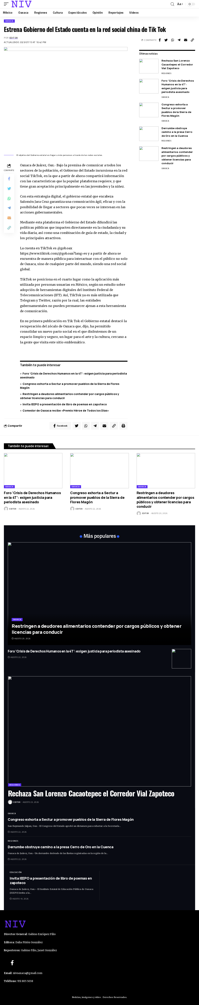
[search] (172, 4)
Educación (16, 872)
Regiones (166, 73)
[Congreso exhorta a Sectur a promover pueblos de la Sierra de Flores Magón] (149, 110)
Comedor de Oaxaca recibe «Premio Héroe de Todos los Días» (66, 410)
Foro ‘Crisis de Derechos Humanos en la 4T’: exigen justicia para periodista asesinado (177, 86)
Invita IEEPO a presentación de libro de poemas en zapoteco (65, 404)
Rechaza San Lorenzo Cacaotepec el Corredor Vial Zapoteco (177, 64)
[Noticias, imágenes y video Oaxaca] (21, 4)
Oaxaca (9, 20)
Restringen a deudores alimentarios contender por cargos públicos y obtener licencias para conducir (177, 155)
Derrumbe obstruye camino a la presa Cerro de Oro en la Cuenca (176, 132)
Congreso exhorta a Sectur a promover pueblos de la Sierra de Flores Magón (176, 110)
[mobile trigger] (7, 4)
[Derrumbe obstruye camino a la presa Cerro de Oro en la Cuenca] (149, 133)
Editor (14, 37)
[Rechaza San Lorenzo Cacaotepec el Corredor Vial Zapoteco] (149, 66)
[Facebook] (12, 962)
